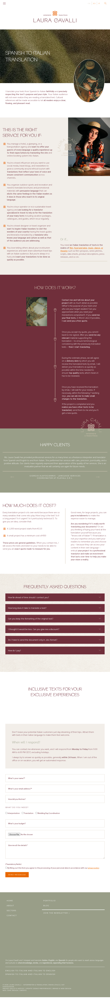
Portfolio (49, 901)
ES (94, 3)
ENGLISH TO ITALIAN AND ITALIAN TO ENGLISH (30, 971)
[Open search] (105, 3)
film (71, 247)
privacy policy (93, 868)
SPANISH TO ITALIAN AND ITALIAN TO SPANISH (30, 974)
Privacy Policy (9, 988)
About (10, 906)
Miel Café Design (10, 990)
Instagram (10, 3)
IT (99, 3)
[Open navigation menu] (4, 3)
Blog (46, 906)
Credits (23, 990)
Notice (21, 988)
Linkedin (14, 3)
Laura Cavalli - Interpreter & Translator (28, 985)
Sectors (11, 911)
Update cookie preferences (38, 988)
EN (89, 3)
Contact (12, 915)
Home (10, 901)
